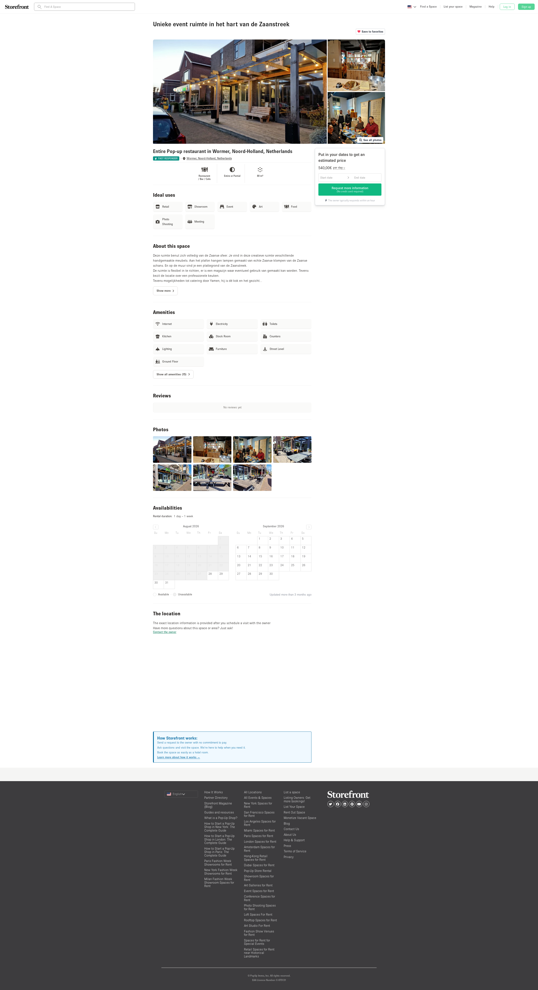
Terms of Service (295, 851)
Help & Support (294, 840)
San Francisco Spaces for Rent (259, 814)
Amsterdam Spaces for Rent (259, 848)
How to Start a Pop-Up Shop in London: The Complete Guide (219, 839)
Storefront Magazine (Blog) (218, 805)
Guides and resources (219, 812)
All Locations (253, 792)
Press (287, 846)
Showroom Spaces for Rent (259, 878)
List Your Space (294, 806)
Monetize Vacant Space (300, 818)
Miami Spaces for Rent (259, 830)
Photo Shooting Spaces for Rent (260, 907)
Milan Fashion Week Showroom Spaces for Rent (219, 882)
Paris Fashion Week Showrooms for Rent (218, 862)
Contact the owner (164, 632)
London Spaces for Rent (260, 841)
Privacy (289, 857)
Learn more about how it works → (178, 757)
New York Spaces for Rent (258, 805)
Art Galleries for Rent (258, 885)
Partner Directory (216, 797)
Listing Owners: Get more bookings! (297, 799)
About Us (290, 834)
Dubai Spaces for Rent (259, 865)
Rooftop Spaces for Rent (260, 920)
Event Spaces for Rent (259, 891)
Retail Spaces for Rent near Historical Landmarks (259, 953)
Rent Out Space (294, 812)
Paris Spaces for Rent (258, 836)
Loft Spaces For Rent (258, 914)
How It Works (213, 792)
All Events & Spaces (258, 797)
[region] (232, 687)
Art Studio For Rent (257, 925)
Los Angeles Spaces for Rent (260, 823)
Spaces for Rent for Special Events (257, 942)
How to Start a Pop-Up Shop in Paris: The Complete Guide (219, 852)
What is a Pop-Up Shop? (220, 818)
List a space (292, 792)
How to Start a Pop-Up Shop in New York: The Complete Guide (219, 827)
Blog (287, 823)
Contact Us (291, 829)
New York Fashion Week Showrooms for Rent (220, 871)
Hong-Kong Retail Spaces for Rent (256, 857)
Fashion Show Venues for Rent (259, 933)
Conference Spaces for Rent (259, 898)
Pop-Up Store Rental (258, 871)
